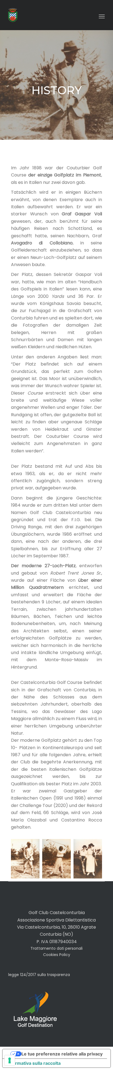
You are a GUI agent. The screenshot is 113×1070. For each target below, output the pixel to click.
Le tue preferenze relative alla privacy (62, 1054)
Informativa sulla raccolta (34, 1063)
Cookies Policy (56, 954)
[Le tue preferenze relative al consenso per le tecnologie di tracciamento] (9, 1060)
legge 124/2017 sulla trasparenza (39, 974)
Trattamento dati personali (56, 948)
